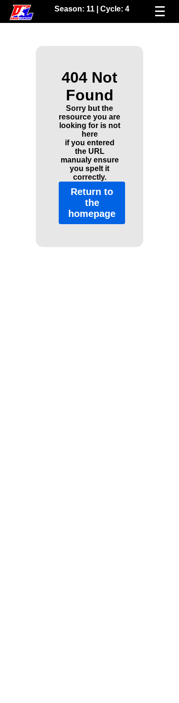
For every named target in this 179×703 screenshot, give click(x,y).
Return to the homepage (92, 202)
